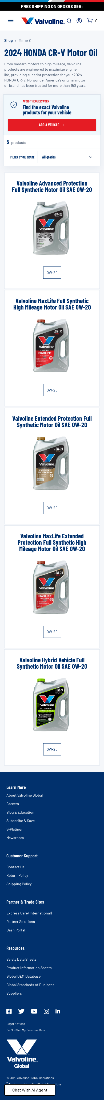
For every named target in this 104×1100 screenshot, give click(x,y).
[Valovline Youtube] (34, 1011)
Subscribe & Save (20, 820)
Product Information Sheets (29, 967)
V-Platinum (15, 829)
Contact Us (15, 867)
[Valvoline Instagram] (46, 1011)
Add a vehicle (49, 125)
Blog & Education (20, 812)
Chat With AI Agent (29, 1089)
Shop (8, 40)
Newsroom (15, 837)
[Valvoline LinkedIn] (57, 1011)
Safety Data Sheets (21, 959)
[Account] (79, 21)
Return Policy (17, 875)
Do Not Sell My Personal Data (25, 1030)
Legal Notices (15, 1023)
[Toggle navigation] (10, 20)
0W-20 (52, 272)
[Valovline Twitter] (21, 1011)
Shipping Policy (18, 884)
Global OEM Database (23, 976)
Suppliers (14, 993)
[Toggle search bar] (69, 20)
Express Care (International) (29, 913)
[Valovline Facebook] (9, 1011)
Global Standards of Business (30, 984)
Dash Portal (15, 930)
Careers (12, 803)
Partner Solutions (20, 921)
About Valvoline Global (24, 795)
